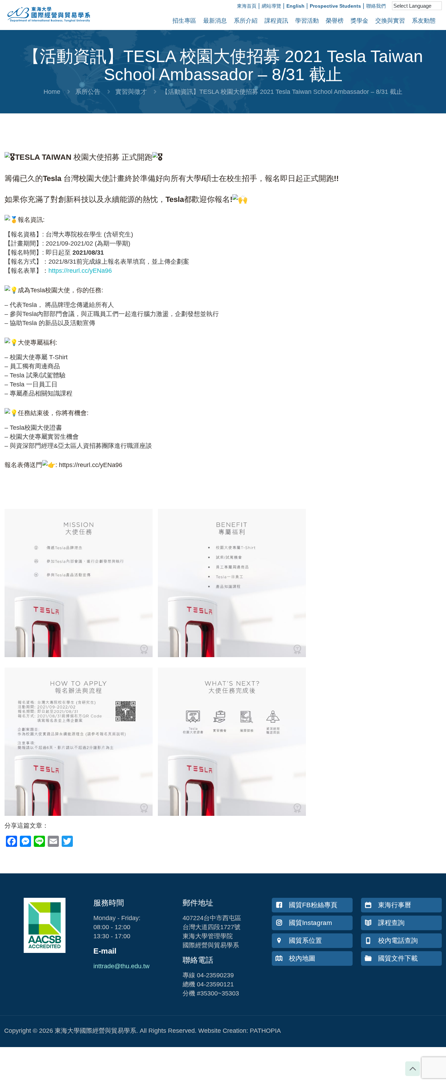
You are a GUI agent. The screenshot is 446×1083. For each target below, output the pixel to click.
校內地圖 (302, 958)
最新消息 (215, 20)
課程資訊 (276, 20)
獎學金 (359, 20)
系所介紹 (245, 20)
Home (52, 91)
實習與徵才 (131, 91)
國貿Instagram (310, 922)
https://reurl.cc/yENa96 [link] (80, 270)
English (295, 6)
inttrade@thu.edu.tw (121, 966)
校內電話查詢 (398, 940)
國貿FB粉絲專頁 (313, 905)
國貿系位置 (305, 940)
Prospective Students (335, 6)
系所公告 (87, 91)
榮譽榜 (335, 20)
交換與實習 (390, 20)
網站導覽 (271, 6)
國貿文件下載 (398, 958)
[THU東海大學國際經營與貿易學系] (45, 24)
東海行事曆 (394, 905)
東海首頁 (246, 6)
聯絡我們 (376, 6)
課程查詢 (391, 922)
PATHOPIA (265, 1030)
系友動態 (424, 20)
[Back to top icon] (412, 1068)
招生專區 (184, 20)
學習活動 (307, 20)
